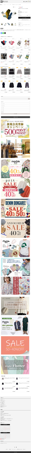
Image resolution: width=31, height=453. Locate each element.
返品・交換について (2, 402)
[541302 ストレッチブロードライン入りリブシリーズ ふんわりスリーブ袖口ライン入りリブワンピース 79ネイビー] (4, 85)
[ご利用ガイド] (23, 1)
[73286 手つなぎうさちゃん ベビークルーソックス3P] (11, 56)
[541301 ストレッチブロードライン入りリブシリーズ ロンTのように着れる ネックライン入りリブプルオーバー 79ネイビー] (19, 85)
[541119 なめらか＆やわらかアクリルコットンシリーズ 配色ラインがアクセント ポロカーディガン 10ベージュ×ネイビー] (4, 71)
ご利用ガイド (7, 449)
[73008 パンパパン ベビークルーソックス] (19, 56)
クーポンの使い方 (2, 401)
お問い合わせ (24, 449)
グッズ (8, 4)
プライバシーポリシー (2, 400)
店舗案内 (10, 449)
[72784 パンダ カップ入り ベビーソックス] (19, 42)
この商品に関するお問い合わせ (25, 19)
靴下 (10, 4)
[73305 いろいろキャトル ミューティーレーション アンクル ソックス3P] (4, 42)
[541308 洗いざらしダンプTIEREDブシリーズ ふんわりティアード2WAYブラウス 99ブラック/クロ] (11, 85)
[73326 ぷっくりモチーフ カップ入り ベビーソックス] (27, 42)
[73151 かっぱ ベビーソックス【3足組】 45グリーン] (27, 56)
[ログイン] (25, 1)
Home (2, 4)
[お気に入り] (26, 1)
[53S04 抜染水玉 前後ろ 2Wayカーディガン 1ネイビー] (11, 71)
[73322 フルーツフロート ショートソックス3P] (11, 42)
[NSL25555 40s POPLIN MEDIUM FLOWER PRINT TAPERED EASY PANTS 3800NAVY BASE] (27, 85)
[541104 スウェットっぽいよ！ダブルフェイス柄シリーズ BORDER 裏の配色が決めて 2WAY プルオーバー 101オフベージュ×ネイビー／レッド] (19, 71)
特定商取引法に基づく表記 (19, 449)
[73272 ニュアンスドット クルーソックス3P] (4, 56)
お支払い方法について (2, 404)
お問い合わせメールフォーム (3, 443)
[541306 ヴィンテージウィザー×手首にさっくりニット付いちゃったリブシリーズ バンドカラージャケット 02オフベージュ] (27, 71)
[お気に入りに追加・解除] (13, 7)
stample (5, 4)
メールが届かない (2, 403)
